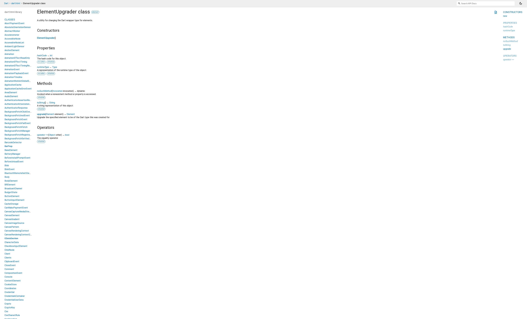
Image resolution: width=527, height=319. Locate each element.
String (52, 102)
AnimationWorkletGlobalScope (19, 81)
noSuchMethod (44, 91)
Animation (9, 54)
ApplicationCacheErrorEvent (18, 88)
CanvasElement (12, 215)
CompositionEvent (13, 273)
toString (41, 102)
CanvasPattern (12, 227)
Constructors (512, 12)
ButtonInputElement (14, 200)
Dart (6, 3)
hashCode (42, 55)
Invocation (57, 91)
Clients (8, 257)
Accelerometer (12, 35)
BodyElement (11, 181)
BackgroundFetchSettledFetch (20, 138)
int (51, 55)
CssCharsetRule (12, 315)
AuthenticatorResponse (16, 108)
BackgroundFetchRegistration (19, 134)
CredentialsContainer (15, 296)
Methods (509, 37)
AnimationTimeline (13, 77)
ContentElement (13, 280)
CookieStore (11, 284)
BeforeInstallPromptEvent (17, 157)
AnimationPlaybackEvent (17, 73)
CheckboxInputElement (16, 246)
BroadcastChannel (13, 188)
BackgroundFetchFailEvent (18, 123)
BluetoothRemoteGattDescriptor (21, 173)
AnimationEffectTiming (16, 61)
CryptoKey (10, 307)
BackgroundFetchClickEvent (18, 111)
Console (8, 277)
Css (6, 311)
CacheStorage (11, 204)
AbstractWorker (12, 31)
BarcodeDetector (13, 142)
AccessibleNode (12, 38)
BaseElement (11, 150)
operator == (42, 135)
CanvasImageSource (14, 223)
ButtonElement (12, 196)
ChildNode (9, 250)
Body (7, 177)
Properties (510, 22)
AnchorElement (12, 50)
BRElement (10, 184)
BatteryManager (12, 154)
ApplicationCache (13, 85)
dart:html (15, 3)
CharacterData (12, 242)
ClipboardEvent (12, 261)
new (505, 16)
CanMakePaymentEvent (16, 207)
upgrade (41, 114)
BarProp (8, 146)
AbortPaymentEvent (14, 23)
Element (50, 114)
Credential (9, 292)
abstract (95, 12)
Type (54, 67)
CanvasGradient (12, 219)
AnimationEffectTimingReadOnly (20, 65)
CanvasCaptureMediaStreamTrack (21, 211)
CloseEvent (10, 265)
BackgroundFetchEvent (16, 119)
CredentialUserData (14, 300)
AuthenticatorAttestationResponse (22, 104)
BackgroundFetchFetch (16, 127)
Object (52, 135)
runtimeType (43, 67)
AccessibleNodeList (14, 42)
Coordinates (10, 288)
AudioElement (11, 96)
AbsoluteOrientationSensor (18, 27)
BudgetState (11, 192)
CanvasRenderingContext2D (18, 234)
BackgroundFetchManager (17, 131)
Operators (509, 55)
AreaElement (11, 92)
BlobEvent (10, 169)
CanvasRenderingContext (17, 230)
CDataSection (11, 238)
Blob (7, 165)
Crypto (8, 303)
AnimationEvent (12, 69)
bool (67, 135)
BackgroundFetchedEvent (17, 115)
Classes (10, 19)
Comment (9, 269)
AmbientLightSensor (14, 46)
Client (7, 253)
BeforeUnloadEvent (14, 161)
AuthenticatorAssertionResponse (21, 100)
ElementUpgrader (45, 38)
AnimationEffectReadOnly (17, 58)
